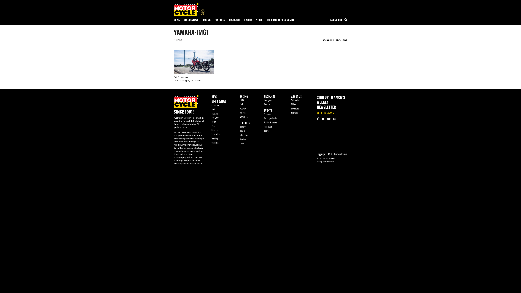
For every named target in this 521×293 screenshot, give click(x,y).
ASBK (242, 100)
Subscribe (336, 20)
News (177, 20)
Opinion (243, 139)
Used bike (216, 143)
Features (220, 20)
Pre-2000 (216, 118)
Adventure (216, 105)
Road (213, 126)
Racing (207, 20)
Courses (267, 114)
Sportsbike (216, 134)
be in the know (324, 113)
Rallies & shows (270, 123)
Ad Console (181, 78)
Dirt (213, 109)
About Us (296, 96)
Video (259, 20)
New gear (268, 100)
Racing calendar (270, 118)
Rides (242, 143)
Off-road (243, 113)
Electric (215, 114)
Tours (266, 131)
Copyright (321, 154)
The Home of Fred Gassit (280, 20)
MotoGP (243, 109)
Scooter (215, 130)
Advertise (295, 109)
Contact (294, 113)
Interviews (244, 135)
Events (248, 20)
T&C (330, 154)
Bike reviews (191, 20)
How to (242, 131)
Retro (214, 122)
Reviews (267, 104)
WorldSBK (244, 117)
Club (241, 104)
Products (234, 20)
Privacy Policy (340, 154)
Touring (215, 139)
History (243, 127)
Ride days (268, 127)
